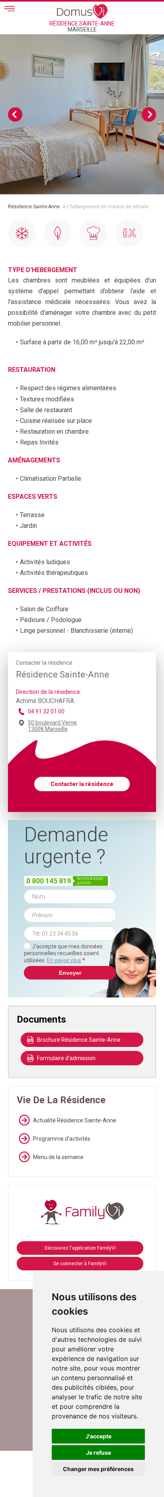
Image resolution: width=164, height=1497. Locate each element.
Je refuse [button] (98, 1452)
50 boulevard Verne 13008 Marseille (52, 725)
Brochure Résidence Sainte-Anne (79, 1040)
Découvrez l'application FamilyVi (80, 1248)
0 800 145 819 (48, 881)
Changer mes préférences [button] (98, 1468)
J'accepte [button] (98, 1436)
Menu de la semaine (58, 1157)
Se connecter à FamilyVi (80, 1263)
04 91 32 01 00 (46, 711)
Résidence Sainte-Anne (34, 206)
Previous (15, 114)
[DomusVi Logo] (82, 11)
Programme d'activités (61, 1139)
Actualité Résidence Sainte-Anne (74, 1120)
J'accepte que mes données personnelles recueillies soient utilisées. (63, 953)
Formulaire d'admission (66, 1058)
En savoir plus (64, 960)
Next (149, 114)
